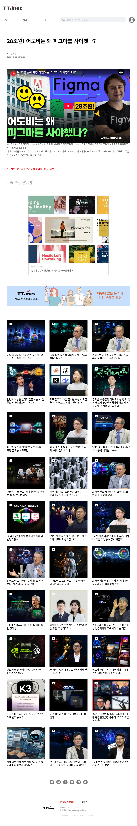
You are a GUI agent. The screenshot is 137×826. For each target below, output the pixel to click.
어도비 (31, 169)
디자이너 (50, 169)
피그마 (21, 169)
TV (44, 19)
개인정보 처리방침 (67, 802)
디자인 (12, 169)
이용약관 (83, 802)
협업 (40, 169)
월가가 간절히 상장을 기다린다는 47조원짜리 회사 (53, 270)
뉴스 (25, 19)
